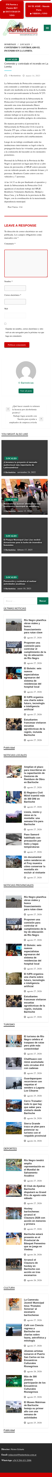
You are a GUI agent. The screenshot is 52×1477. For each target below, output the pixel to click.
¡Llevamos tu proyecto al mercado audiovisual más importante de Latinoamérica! (20, 464)
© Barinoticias (15, 75)
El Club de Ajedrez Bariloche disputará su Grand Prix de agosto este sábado (35, 1192)
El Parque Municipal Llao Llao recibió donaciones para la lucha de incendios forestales (23, 542)
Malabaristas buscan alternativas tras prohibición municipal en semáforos (22, 505)
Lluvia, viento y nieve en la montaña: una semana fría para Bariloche (33, 818)
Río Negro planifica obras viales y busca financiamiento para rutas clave (35, 626)
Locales (25, 44)
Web (6, 308)
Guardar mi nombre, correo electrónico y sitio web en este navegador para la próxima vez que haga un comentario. (24, 332)
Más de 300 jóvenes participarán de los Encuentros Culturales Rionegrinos (34, 1384)
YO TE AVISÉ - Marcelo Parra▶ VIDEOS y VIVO (38, 10)
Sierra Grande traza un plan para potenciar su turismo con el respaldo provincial (35, 1129)
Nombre (8, 281)
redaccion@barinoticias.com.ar (22, 1454)
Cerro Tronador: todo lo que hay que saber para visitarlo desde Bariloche (33, 1107)
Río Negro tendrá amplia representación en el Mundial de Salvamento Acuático (34, 1168)
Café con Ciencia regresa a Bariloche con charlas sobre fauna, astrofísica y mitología (35, 1333)
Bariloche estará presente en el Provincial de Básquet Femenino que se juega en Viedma (34, 1242)
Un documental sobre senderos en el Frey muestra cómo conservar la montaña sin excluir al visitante (34, 865)
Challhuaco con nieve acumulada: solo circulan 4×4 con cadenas (34, 1063)
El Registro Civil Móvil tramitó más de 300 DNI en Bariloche (34, 797)
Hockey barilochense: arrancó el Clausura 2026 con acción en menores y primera (35, 1216)
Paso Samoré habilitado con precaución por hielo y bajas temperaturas (32, 840)
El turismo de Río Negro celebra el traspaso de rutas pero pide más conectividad (34, 1042)
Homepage (10, 44)
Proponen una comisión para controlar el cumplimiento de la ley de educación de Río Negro (35, 650)
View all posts (26, 390)
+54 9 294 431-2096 (22, 1460)
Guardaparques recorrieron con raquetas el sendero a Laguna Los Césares (34, 1084)
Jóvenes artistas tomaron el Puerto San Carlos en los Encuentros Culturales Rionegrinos (34, 1359)
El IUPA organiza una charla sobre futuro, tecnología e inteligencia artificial (34, 703)
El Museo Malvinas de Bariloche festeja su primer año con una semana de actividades (34, 1410)
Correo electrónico (12, 294)
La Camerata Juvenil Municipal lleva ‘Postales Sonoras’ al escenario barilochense (34, 1307)
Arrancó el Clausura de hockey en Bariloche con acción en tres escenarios (32, 1267)
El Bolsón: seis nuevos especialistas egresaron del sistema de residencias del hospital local (32, 677)
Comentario (10, 243)
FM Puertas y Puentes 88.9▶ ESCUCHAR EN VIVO (11, 10)
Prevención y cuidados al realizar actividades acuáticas (20, 582)
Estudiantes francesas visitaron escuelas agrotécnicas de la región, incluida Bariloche (35, 727)
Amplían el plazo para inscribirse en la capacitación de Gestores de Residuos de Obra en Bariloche (34, 775)
